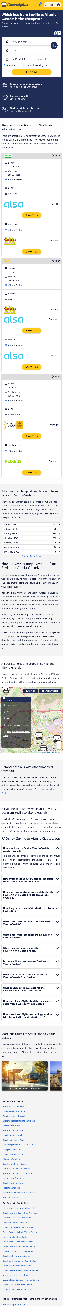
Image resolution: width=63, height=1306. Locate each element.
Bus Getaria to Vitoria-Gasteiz (15, 1239)
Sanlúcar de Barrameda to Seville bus (19, 1195)
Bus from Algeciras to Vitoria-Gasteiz (18, 1211)
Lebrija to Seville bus (12, 1152)
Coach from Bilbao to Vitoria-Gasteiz (18, 1230)
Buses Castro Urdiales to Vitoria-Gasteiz (20, 1235)
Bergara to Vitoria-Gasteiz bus (16, 1225)
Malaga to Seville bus (12, 1161)
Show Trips (31, 215)
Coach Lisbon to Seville (13, 1157)
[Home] (18, 4)
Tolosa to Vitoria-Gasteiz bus (15, 1278)
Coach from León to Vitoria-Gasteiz (18, 1244)
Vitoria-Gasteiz (51, 693)
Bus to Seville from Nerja (13, 1181)
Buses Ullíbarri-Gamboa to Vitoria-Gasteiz (21, 1282)
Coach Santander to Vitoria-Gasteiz (18, 1268)
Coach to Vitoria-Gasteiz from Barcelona (20, 1215)
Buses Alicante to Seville (13, 1109)
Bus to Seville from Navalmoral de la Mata (21, 1176)
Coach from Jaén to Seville (14, 1142)
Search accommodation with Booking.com (27, 65)
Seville (32, 693)
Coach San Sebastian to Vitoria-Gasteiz (19, 1263)
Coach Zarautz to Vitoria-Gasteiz (17, 1292)
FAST (7, 261)
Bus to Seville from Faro (13, 1133)
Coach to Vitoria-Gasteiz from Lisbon (19, 1249)
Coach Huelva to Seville (13, 1138)
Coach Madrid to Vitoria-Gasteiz (16, 1258)
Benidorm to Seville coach (14, 1119)
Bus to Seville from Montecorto (16, 1171)
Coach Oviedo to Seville (13, 1185)
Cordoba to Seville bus (12, 1128)
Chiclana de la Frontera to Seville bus (19, 1123)
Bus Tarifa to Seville (11, 1200)
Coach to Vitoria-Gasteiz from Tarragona (20, 1273)
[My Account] (39, 4)
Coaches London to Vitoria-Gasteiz (18, 1254)
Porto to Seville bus (11, 1190)
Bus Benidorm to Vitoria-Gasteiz (17, 1220)
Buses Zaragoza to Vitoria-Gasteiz (17, 1287)
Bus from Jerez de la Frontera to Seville (19, 1147)
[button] (39, 739)
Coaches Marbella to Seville (15, 1166)
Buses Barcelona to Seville (14, 1114)
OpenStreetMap (48, 755)
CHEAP (8, 155)
